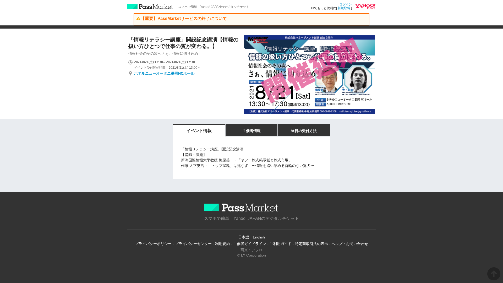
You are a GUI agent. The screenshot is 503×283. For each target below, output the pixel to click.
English (259, 237)
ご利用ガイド (281, 244)
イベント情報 (199, 130)
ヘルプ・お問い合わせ (349, 244)
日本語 (243, 237)
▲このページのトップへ (493, 273)
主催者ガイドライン (249, 244)
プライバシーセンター (193, 244)
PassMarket (150, 6)
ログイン (345, 4)
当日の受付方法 (304, 131)
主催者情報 (251, 131)
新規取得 (344, 8)
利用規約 (222, 244)
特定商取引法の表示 (311, 244)
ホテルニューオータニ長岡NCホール (164, 73)
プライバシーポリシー (153, 244)
